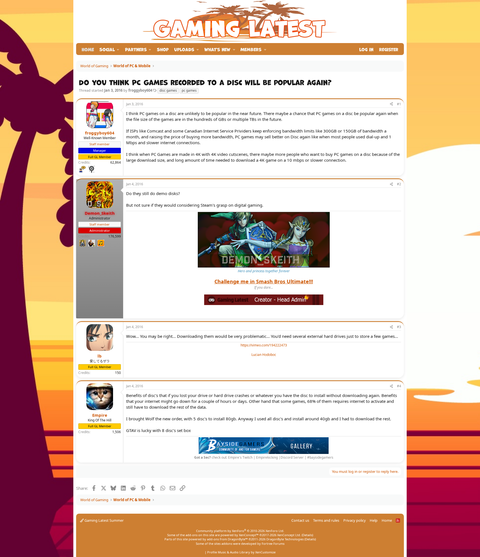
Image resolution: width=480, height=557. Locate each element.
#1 (399, 104)
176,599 (114, 236)
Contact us (300, 520)
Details (307, 535)
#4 (399, 386)
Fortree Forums (273, 543)
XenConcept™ (249, 535)
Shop (163, 49)
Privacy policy (354, 520)
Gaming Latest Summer (104, 520)
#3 (399, 326)
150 (118, 372)
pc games (189, 90)
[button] (109, 49)
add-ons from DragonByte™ (227, 539)
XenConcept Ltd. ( (289, 535)
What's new (217, 49)
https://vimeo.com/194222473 (264, 345)
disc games (168, 90)
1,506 (116, 431)
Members (250, 49)
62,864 (115, 162)
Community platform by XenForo (240, 531)
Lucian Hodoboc (263, 354)
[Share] (391, 104)
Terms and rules (326, 520)
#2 (399, 184)
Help (374, 520)
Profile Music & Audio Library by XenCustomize (241, 552)
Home (88, 49)
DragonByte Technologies (285, 539)
